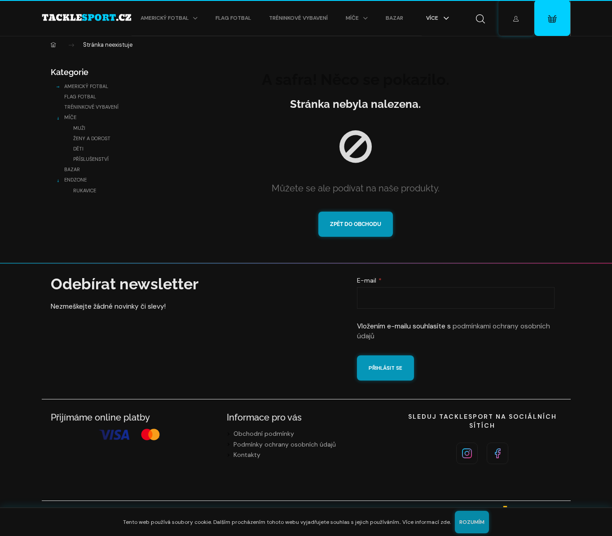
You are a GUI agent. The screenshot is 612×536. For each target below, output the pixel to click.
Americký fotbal (86, 86)
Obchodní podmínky (263, 434)
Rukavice (84, 190)
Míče (70, 117)
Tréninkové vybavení (91, 107)
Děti (78, 149)
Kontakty (246, 455)
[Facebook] (497, 453)
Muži (79, 128)
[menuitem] (169, 18)
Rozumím (471, 522)
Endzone (75, 180)
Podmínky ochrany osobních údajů (284, 444)
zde (445, 522)
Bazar (72, 169)
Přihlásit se (385, 368)
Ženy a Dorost (91, 138)
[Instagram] (467, 453)
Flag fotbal (80, 96)
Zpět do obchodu (355, 224)
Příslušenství (91, 159)
